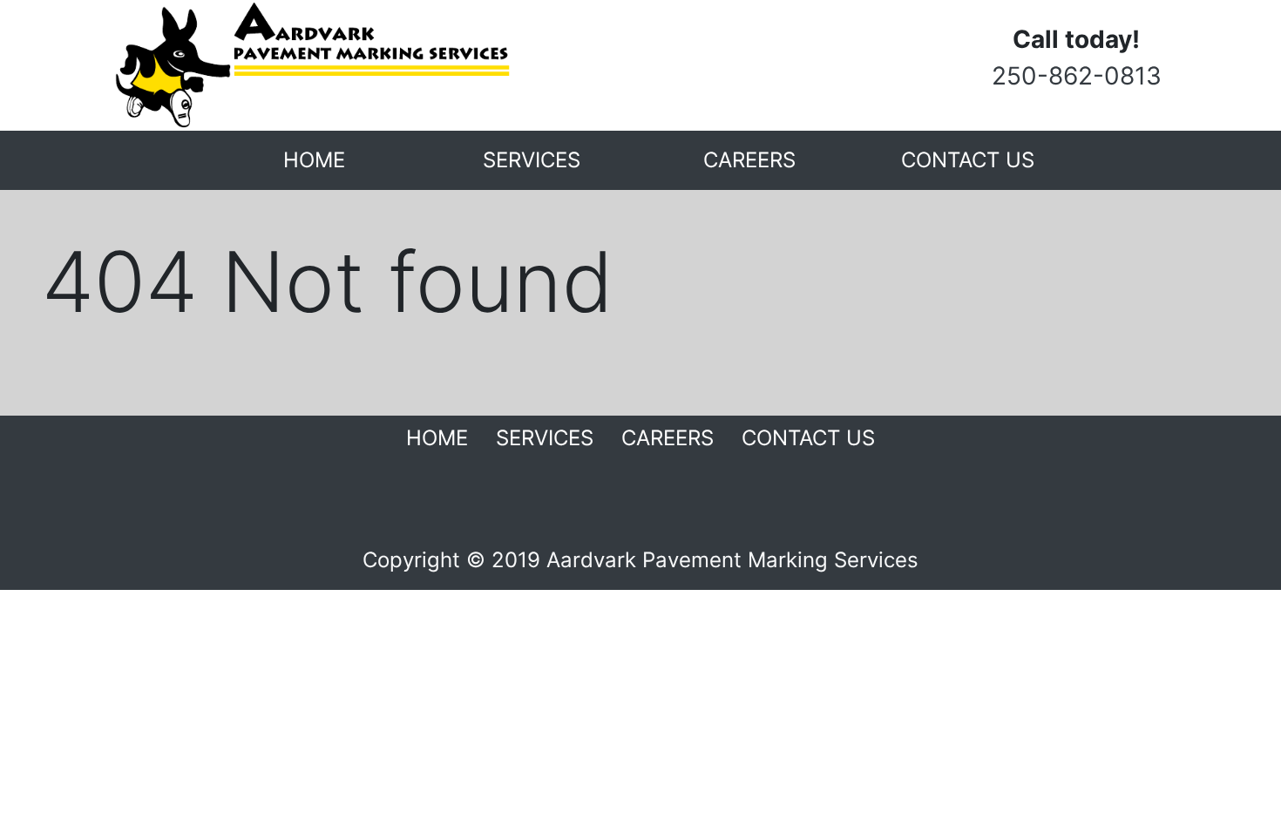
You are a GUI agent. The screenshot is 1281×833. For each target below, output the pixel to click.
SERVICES (531, 160)
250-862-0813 (1077, 76)
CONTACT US (967, 160)
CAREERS (749, 160)
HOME (314, 160)
